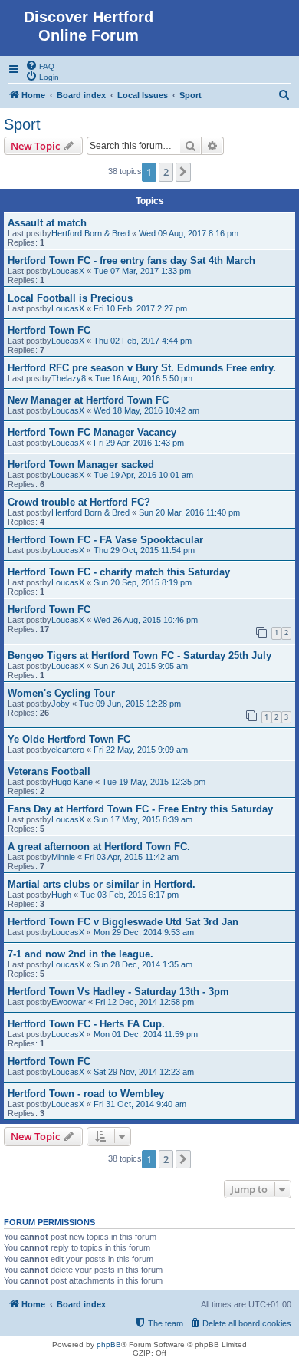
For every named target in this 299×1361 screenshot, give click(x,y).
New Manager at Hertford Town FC (88, 400)
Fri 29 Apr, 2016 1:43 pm (139, 442)
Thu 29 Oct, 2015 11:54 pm (144, 550)
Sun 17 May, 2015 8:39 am (143, 819)
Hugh (61, 894)
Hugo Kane (72, 781)
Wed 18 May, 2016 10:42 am (146, 410)
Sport (22, 124)
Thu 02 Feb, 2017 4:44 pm (143, 340)
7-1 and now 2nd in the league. (80, 954)
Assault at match (47, 223)
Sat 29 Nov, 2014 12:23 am (144, 1071)
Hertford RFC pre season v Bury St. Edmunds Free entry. (142, 368)
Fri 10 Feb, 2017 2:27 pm (140, 308)
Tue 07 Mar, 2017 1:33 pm (142, 270)
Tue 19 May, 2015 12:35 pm (153, 781)
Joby (60, 703)
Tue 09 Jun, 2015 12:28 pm (130, 703)
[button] (183, 172)
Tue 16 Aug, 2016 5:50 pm (143, 378)
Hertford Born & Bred (90, 233)
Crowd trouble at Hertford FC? (79, 502)
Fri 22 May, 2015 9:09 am (141, 749)
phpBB (109, 1344)
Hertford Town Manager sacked (81, 464)
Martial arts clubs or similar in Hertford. (102, 884)
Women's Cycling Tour (61, 693)
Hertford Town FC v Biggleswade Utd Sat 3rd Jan (123, 922)
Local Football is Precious (70, 298)
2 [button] (166, 172)
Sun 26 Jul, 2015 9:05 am (141, 666)
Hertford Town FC (49, 330)
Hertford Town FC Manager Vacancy (92, 432)
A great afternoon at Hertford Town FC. (99, 846)
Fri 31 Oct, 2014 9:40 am (140, 1104)
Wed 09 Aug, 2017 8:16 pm (188, 233)
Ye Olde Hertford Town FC (69, 739)
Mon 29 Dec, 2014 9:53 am (144, 932)
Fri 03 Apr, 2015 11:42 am (131, 857)
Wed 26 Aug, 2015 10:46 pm (146, 619)
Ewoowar (68, 1002)
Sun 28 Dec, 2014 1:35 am (143, 964)
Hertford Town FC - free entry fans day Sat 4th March (131, 260)
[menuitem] (39, 65)
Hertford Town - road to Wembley (86, 1093)
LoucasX (67, 270)
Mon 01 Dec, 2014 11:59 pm (146, 1034)
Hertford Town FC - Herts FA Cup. (86, 1024)
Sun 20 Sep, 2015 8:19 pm (143, 582)
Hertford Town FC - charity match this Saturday (119, 572)
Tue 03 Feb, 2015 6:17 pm (129, 894)
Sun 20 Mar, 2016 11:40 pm (189, 512)
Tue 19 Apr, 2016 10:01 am (143, 474)
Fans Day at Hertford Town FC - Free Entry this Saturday (140, 809)
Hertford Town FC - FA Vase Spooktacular (105, 539)
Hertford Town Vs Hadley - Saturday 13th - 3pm (118, 991)
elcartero (67, 749)
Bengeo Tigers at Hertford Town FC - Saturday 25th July (139, 655)
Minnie (63, 857)
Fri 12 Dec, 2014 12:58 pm (144, 1002)
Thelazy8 (68, 378)
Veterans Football (49, 771)
